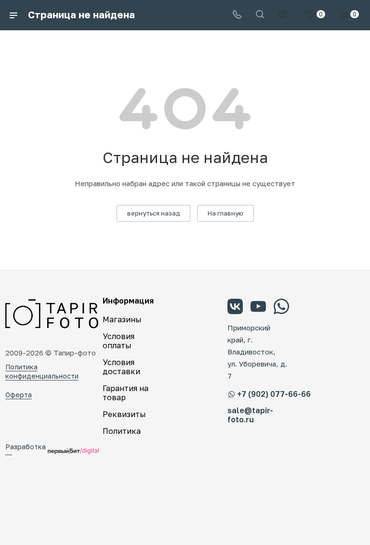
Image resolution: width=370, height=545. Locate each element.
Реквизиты (124, 414)
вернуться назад (153, 213)
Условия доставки (121, 366)
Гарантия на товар (125, 392)
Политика (122, 431)
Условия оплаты (118, 340)
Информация (128, 300)
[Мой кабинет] (282, 15)
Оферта (18, 395)
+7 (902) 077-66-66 (274, 394)
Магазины (122, 319)
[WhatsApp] (281, 308)
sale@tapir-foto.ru (250, 415)
